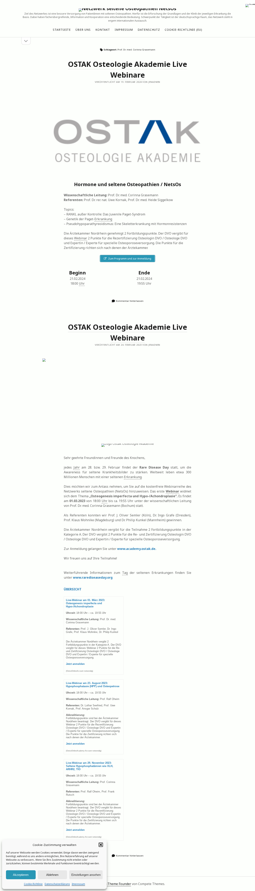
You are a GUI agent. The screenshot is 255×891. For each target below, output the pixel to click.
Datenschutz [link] (149, 30)
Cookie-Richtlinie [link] (33, 884)
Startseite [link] (62, 30)
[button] (101, 845)
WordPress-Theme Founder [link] (110, 884)
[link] (250, 5)
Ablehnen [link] (52, 874)
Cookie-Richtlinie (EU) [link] (183, 30)
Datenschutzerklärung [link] (57, 884)
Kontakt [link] (102, 30)
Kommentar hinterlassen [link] (129, 300)
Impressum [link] (78, 884)
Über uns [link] (83, 30)
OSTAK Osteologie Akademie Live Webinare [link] (127, 138)
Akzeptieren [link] (20, 874)
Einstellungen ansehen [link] (86, 874)
